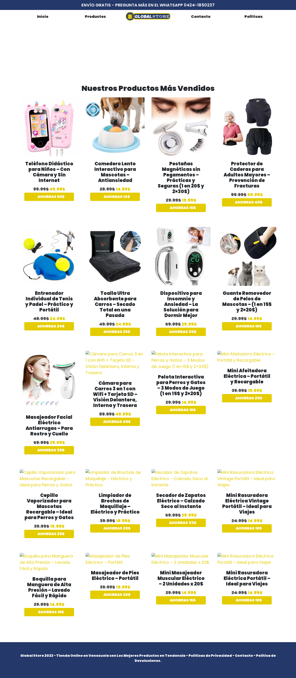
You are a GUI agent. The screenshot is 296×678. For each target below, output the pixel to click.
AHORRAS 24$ (51, 326)
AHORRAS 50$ (51, 196)
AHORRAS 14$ (116, 196)
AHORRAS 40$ (248, 202)
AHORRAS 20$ (248, 398)
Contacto (200, 16)
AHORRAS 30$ (182, 331)
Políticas (253, 16)
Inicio (42, 16)
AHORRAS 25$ (116, 331)
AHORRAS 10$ (182, 207)
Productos (95, 16)
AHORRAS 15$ (248, 326)
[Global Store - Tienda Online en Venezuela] (148, 16)
